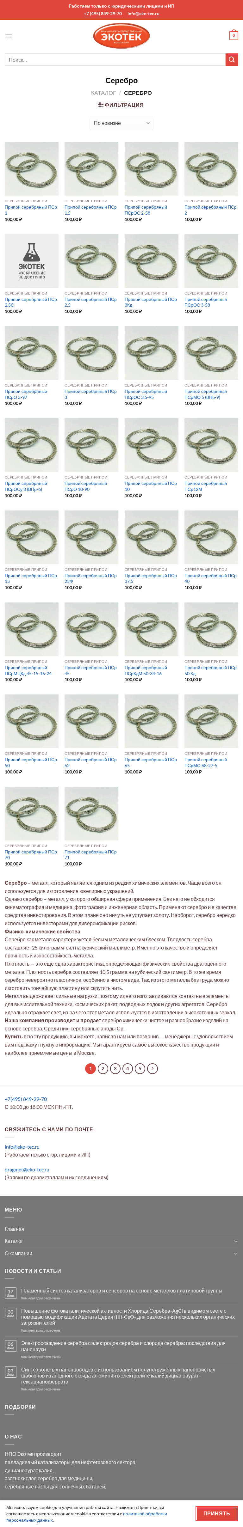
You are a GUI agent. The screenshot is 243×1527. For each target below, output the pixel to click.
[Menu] (8, 36)
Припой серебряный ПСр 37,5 (151, 578)
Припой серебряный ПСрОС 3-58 (205, 302)
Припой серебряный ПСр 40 (210, 578)
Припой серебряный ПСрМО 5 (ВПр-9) (205, 394)
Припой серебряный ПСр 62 (91, 762)
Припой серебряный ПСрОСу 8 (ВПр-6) (26, 486)
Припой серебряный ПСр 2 (210, 210)
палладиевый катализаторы (38, 1462)
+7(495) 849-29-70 (26, 1099)
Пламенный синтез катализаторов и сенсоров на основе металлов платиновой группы (121, 1290)
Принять (216, 1513)
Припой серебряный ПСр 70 (31, 854)
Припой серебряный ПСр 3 (91, 394)
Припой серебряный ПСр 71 (91, 854)
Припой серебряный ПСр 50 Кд (210, 670)
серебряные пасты (27, 1486)
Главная (14, 1229)
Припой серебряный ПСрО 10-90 (86, 486)
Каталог (103, 92)
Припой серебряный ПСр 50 (31, 762)
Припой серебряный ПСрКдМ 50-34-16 (146, 670)
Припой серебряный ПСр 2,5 (91, 302)
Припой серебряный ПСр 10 (151, 486)
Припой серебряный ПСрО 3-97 (26, 394)
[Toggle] (235, 1241)
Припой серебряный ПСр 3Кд (151, 302)
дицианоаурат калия (29, 1470)
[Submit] (232, 59)
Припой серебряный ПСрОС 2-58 (146, 210)
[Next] (152, 1068)
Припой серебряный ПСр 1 (31, 210)
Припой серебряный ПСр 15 (31, 578)
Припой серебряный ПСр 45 (91, 670)
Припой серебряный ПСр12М (205, 486)
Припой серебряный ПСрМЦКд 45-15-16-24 (28, 670)
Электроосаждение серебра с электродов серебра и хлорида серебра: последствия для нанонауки (123, 1346)
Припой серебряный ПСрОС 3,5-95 (146, 394)
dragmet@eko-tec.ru (27, 1169)
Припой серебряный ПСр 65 (151, 762)
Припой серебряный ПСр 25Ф (91, 578)
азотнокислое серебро (31, 1478)
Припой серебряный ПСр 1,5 (91, 210)
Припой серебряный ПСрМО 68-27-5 (205, 762)
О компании (18, 1253)
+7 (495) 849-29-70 (103, 13)
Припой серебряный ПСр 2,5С (31, 302)
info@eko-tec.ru (143, 13)
